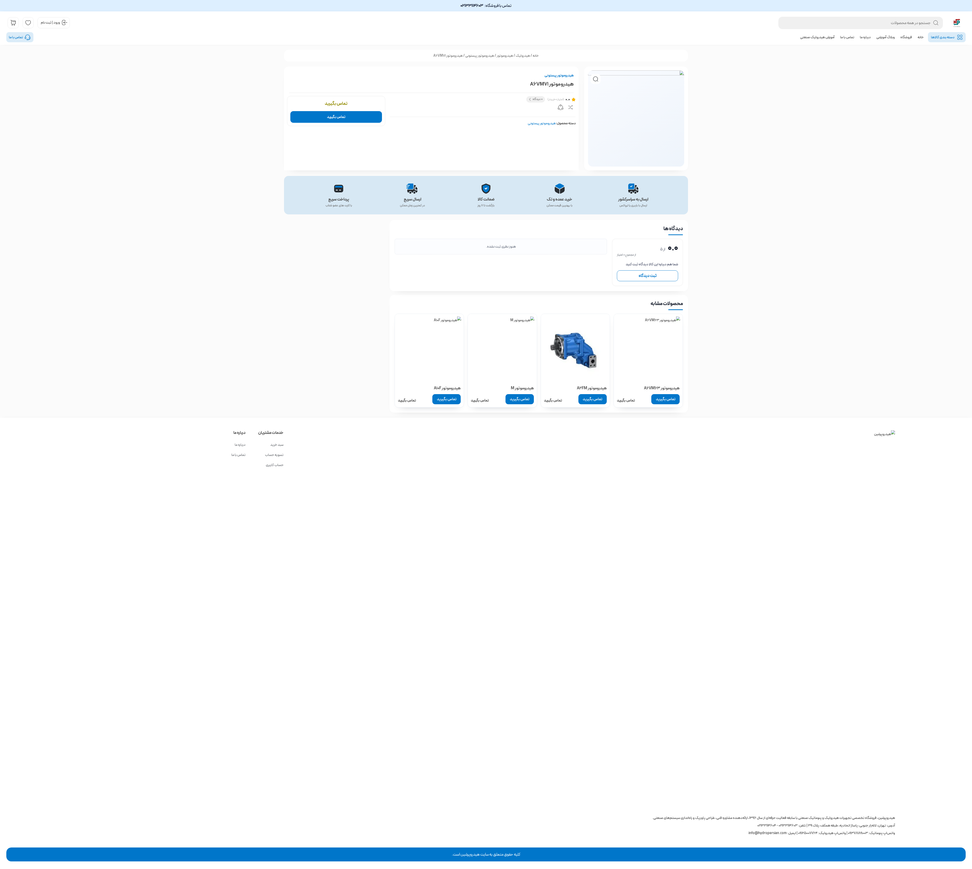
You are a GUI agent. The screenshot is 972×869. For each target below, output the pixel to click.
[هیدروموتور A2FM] (575, 348)
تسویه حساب (274, 455)
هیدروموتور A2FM (592, 388)
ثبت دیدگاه (648, 276)
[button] (596, 79)
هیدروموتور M (522, 388)
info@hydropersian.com (767, 833)
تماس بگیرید (336, 117)
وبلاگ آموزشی (885, 37)
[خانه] (515, 620)
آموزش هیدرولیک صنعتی (817, 37)
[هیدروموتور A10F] (429, 348)
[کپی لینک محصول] (560, 108)
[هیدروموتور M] (502, 348)
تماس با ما (847, 37)
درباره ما (865, 37)
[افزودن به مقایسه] (570, 108)
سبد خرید (277, 445)
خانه (921, 37)
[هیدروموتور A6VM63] (648, 348)
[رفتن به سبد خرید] (13, 22)
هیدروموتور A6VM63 (662, 388)
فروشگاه (906, 37)
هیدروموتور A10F (447, 388)
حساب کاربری (275, 465)
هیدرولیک (523, 55)
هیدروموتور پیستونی (479, 55)
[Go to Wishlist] (28, 22)
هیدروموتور (505, 55)
